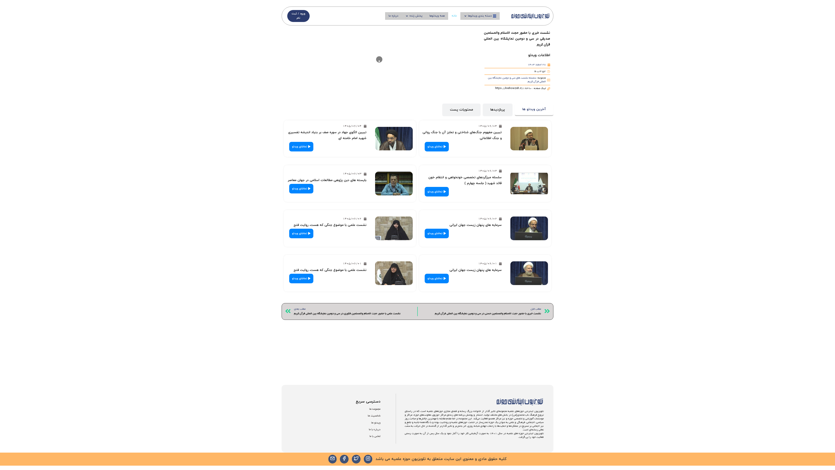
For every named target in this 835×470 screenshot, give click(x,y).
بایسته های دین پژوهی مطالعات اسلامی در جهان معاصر (327, 180)
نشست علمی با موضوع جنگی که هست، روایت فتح (330, 225)
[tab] (534, 110)
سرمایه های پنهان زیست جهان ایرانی (475, 225)
